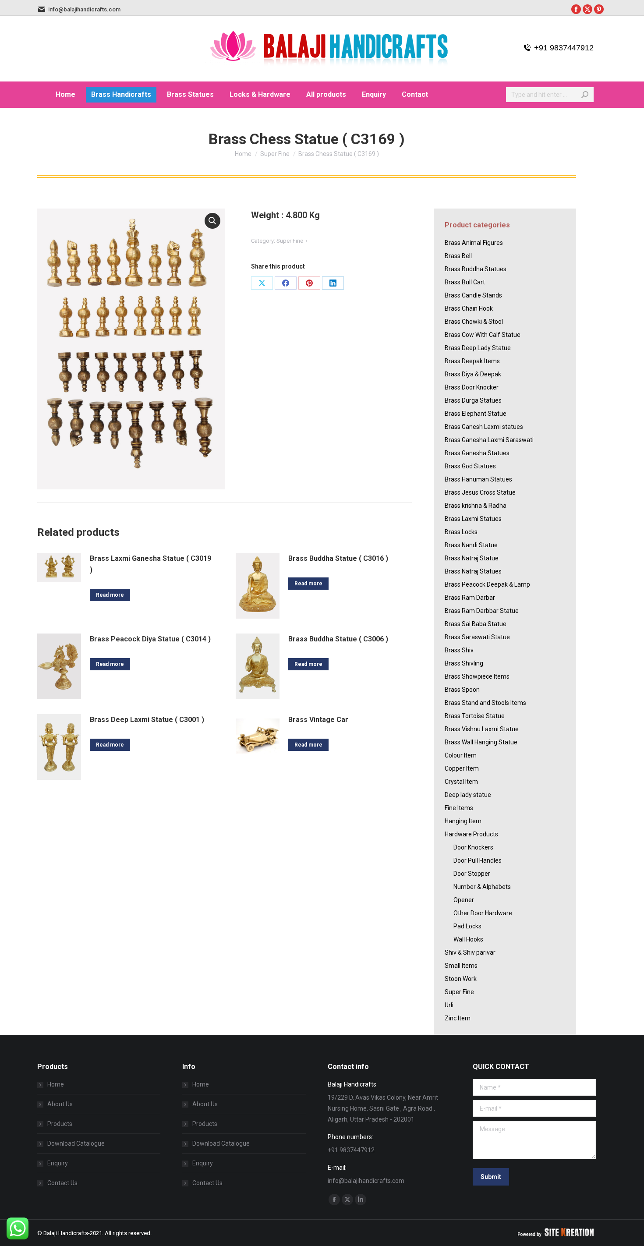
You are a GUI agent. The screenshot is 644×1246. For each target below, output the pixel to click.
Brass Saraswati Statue (477, 637)
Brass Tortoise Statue (475, 715)
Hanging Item (463, 821)
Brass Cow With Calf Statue (482, 334)
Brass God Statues (470, 466)
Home (55, 1084)
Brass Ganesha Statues (477, 453)
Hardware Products (471, 834)
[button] (212, 221)
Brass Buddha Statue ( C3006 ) (338, 639)
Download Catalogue (76, 1143)
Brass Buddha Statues (475, 269)
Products (59, 1123)
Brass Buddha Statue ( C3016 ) (338, 558)
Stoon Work (461, 978)
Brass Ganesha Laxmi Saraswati (489, 439)
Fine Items (459, 807)
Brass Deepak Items (472, 361)
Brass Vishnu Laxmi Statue (482, 729)
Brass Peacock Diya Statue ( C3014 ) (150, 639)
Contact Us (62, 1182)
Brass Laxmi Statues (473, 518)
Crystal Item (461, 781)
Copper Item (462, 768)
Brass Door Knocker (472, 387)
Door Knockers (473, 847)
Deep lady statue (468, 794)
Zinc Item (458, 1018)
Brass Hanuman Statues (478, 479)
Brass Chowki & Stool (474, 321)
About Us (60, 1104)
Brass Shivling (464, 663)
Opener (463, 899)
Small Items (461, 965)
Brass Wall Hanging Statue (481, 742)
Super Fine (289, 240)
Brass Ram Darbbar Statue (482, 610)
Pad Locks (467, 926)
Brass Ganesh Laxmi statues (484, 426)
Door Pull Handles (477, 860)
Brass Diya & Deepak (473, 374)
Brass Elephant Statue (475, 413)
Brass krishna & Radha (475, 505)
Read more (110, 595)
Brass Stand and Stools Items (485, 702)
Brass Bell (458, 255)
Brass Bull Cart (465, 282)
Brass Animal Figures (474, 242)
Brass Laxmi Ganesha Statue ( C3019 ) (150, 564)
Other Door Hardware (482, 913)
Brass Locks (461, 531)
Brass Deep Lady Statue (478, 347)
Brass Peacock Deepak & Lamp (487, 584)
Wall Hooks (468, 939)
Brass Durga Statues (473, 400)
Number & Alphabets (482, 886)
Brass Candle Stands (473, 295)
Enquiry (57, 1163)
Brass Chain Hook (469, 308)
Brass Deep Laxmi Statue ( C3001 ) (147, 719)
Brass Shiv (459, 650)
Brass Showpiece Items (477, 676)
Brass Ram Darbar (470, 597)
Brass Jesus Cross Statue (480, 492)
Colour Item (461, 755)
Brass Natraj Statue (472, 558)
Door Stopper (471, 873)
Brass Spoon (462, 689)
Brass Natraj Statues (473, 571)
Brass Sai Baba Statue (475, 623)
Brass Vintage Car (318, 719)
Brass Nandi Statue (471, 545)
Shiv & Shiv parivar (470, 952)
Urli (449, 1005)
